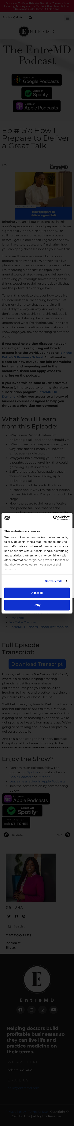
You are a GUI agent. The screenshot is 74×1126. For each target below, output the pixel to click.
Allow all (37, 592)
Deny (37, 605)
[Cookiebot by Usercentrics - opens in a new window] (53, 518)
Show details (53, 581)
